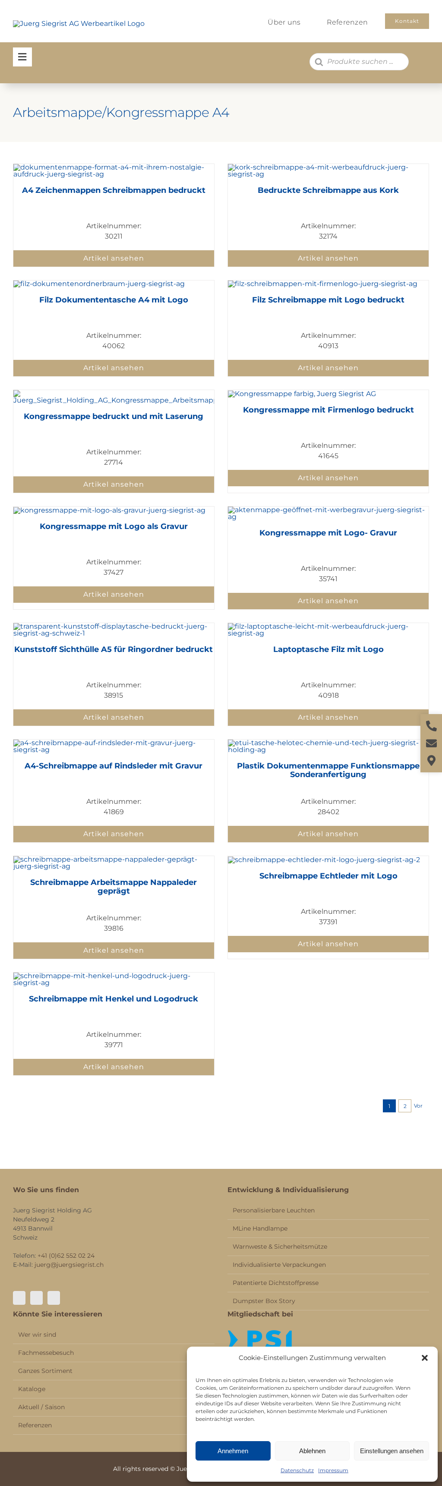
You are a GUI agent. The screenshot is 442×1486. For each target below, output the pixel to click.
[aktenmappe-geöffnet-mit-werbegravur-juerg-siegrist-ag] (328, 510)
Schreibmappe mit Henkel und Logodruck (113, 999)
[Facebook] (19, 1298)
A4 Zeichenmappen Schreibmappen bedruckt (113, 190)
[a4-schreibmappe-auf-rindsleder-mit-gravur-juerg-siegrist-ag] (113, 743)
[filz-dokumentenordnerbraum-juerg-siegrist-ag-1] (99, 284)
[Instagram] (36, 1298)
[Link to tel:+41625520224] (431, 726)
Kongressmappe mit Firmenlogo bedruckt (328, 410)
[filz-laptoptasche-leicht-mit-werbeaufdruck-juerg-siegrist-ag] (328, 626)
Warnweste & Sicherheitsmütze (280, 1246)
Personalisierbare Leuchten (274, 1210)
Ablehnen (312, 1451)
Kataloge (31, 1389)
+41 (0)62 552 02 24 (66, 1255)
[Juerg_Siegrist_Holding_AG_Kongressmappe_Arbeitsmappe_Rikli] (113, 393)
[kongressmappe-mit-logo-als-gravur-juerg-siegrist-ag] (109, 510)
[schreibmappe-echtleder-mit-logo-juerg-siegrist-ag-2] (324, 860)
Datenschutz (297, 1470)
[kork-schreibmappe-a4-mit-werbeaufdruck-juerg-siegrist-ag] (328, 167)
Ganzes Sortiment (45, 1371)
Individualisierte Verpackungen (279, 1265)
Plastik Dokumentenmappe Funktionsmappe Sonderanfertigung (328, 770)
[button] (424, 1358)
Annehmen (233, 1451)
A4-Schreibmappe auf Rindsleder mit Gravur (113, 766)
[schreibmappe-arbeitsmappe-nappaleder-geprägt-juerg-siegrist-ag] (113, 859)
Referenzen (35, 1425)
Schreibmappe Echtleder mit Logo (328, 876)
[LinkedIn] (53, 1298)
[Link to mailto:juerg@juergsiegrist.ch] (431, 743)
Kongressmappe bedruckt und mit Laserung (113, 416)
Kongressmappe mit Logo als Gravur (114, 526)
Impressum (333, 1470)
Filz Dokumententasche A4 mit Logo (113, 300)
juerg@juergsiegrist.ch (69, 1265)
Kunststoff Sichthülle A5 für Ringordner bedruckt (113, 649)
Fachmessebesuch (46, 1353)
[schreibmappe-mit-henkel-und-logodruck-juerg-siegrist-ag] (113, 976)
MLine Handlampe (260, 1228)
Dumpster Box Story (264, 1301)
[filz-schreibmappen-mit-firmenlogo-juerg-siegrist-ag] (322, 284)
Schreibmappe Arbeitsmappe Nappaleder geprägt (113, 887)
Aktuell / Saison (41, 1407)
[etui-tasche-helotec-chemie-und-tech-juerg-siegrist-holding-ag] (328, 743)
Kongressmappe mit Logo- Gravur (328, 533)
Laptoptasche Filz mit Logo (328, 649)
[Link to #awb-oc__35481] (22, 56)
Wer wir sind (37, 1334)
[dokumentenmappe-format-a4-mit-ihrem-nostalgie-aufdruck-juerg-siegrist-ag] (113, 167)
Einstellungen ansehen (391, 1451)
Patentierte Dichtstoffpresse (276, 1283)
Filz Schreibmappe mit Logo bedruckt (328, 300)
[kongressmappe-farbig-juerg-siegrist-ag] (302, 394)
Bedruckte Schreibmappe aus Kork (328, 190)
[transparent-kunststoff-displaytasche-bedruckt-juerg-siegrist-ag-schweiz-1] (113, 626)
